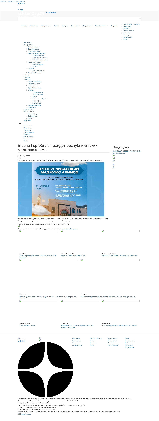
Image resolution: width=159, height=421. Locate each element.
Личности (74, 26)
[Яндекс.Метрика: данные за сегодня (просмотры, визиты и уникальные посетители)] (24, 414)
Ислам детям (128, 35)
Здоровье (114, 26)
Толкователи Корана (39, 99)
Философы (36, 101)
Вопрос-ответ (130, 341)
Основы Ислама (34, 47)
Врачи (34, 96)
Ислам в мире (33, 114)
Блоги (92, 345)
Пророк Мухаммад (34, 81)
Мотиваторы (127, 37)
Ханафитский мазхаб (39, 60)
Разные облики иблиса (27, 325)
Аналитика (34, 26)
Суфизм (31, 68)
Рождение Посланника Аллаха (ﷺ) (73, 255)
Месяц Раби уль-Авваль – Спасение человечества (119, 255)
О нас (125, 39)
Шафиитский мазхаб (39, 57)
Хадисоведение (38, 64)
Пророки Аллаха (34, 83)
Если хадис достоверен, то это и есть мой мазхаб (119, 325)
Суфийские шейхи (34, 88)
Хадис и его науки (34, 62)
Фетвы (56, 26)
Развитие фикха (38, 55)
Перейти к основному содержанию (12, 1)
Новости (24, 26)
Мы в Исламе (112, 343)
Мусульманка (87, 26)
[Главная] (32, 14)
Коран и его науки (34, 51)
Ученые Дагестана (34, 105)
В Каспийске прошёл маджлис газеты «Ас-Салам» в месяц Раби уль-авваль (108, 296)
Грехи (30, 118)
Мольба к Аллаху (34, 73)
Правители (32, 107)
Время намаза (51, 12)
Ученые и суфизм (38, 70)
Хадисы (35, 66)
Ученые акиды (37, 92)
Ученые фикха (37, 94)
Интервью (126, 33)
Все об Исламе (100, 26)
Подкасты (126, 28)
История (65, 26)
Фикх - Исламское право (36, 53)
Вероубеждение (33, 49)
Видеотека (127, 26)
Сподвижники (33, 86)
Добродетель (32, 116)
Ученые (31, 90)
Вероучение (45, 26)
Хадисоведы (36, 103)
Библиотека (127, 24)
